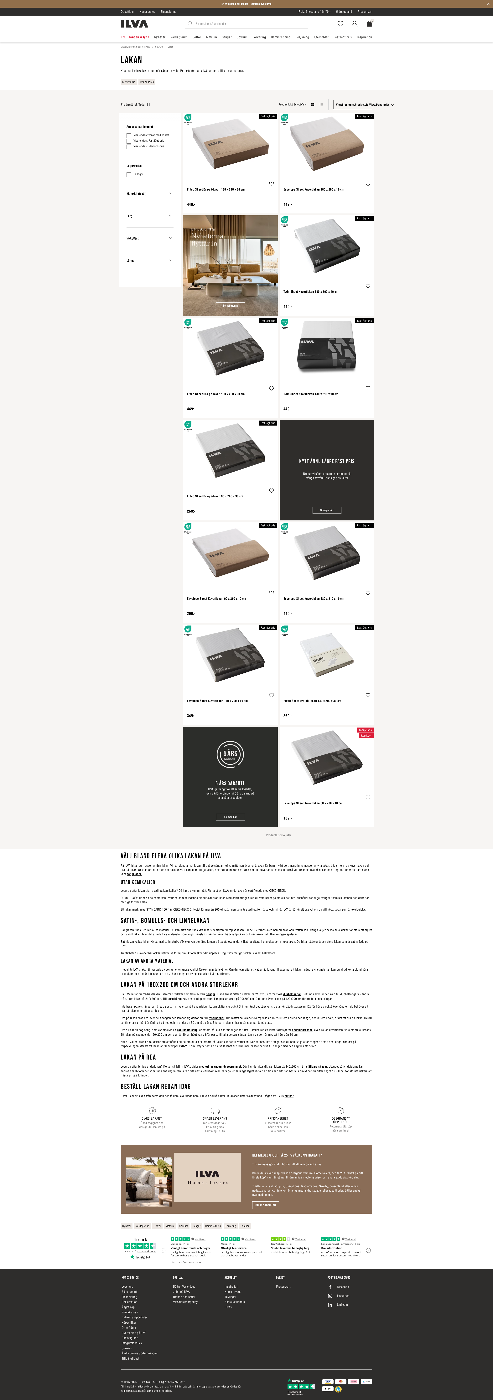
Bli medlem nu (265, 1205)
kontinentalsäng (187, 1030)
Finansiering (169, 11)
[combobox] (353, 104)
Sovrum (159, 46)
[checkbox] (150, 135)
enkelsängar (176, 999)
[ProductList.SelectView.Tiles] (321, 104)
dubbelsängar (292, 994)
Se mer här (230, 817)
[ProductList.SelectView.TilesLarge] (312, 104)
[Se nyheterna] (230, 265)
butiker (289, 1096)
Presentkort (365, 11)
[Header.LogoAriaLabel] (134, 24)
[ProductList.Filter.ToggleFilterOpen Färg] (170, 215)
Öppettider (127, 11)
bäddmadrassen (302, 1030)
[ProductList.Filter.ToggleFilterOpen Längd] (170, 260)
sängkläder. (134, 874)
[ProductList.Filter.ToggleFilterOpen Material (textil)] (170, 193)
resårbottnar (216, 1018)
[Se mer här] (230, 777)
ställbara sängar (316, 1066)
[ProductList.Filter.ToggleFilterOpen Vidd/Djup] (170, 238)
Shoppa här (327, 510)
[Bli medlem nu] (183, 1179)
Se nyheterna (230, 305)
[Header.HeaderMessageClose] (488, 4)
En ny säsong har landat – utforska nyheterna (246, 4)
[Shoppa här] (327, 470)
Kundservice (147, 11)
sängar (210, 994)
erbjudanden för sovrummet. (223, 1066)
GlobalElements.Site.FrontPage (135, 46)
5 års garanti (344, 11)
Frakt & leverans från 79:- (314, 11)
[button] (271, 184)
